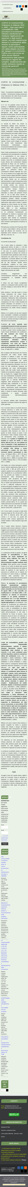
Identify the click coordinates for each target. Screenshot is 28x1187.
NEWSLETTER (5, 1127)
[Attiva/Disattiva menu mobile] (25, 16)
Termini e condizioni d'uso (8, 1130)
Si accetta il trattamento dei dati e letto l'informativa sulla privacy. (4, 838)
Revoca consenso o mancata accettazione (14, 1184)
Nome (2, 824)
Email (2, 830)
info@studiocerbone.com (7, 11)
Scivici (3, 1136)
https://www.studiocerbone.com (12, 1108)
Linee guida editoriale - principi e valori (12, 1133)
